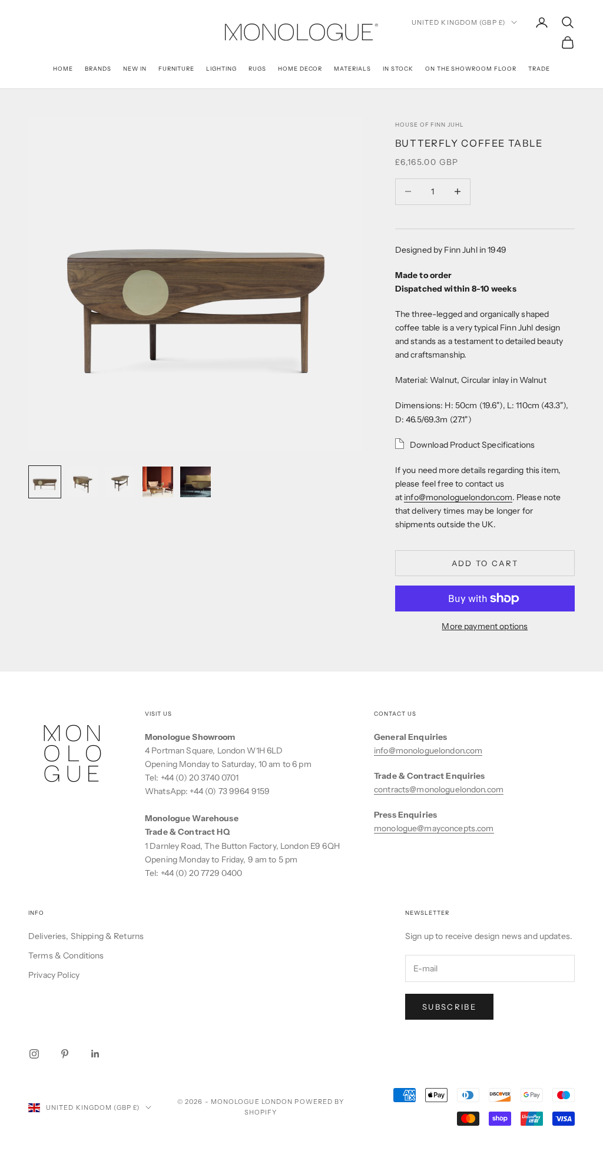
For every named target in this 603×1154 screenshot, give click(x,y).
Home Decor (300, 68)
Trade (539, 68)
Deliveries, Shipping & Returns (86, 936)
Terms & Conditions (66, 955)
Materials (352, 68)
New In (135, 68)
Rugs (257, 68)
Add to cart (485, 563)
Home (63, 68)
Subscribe (449, 1006)
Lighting (221, 68)
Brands (98, 68)
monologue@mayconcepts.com (434, 828)
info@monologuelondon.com (458, 497)
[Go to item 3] (120, 481)
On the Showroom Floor (470, 68)
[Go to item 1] (44, 481)
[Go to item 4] (157, 481)
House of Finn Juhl (429, 124)
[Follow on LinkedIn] (95, 1054)
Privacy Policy (53, 975)
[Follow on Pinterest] (65, 1054)
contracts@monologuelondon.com (438, 789)
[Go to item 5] (195, 481)
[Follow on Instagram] (34, 1054)
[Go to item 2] (82, 481)
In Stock (398, 68)
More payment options (485, 626)
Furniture (176, 68)
